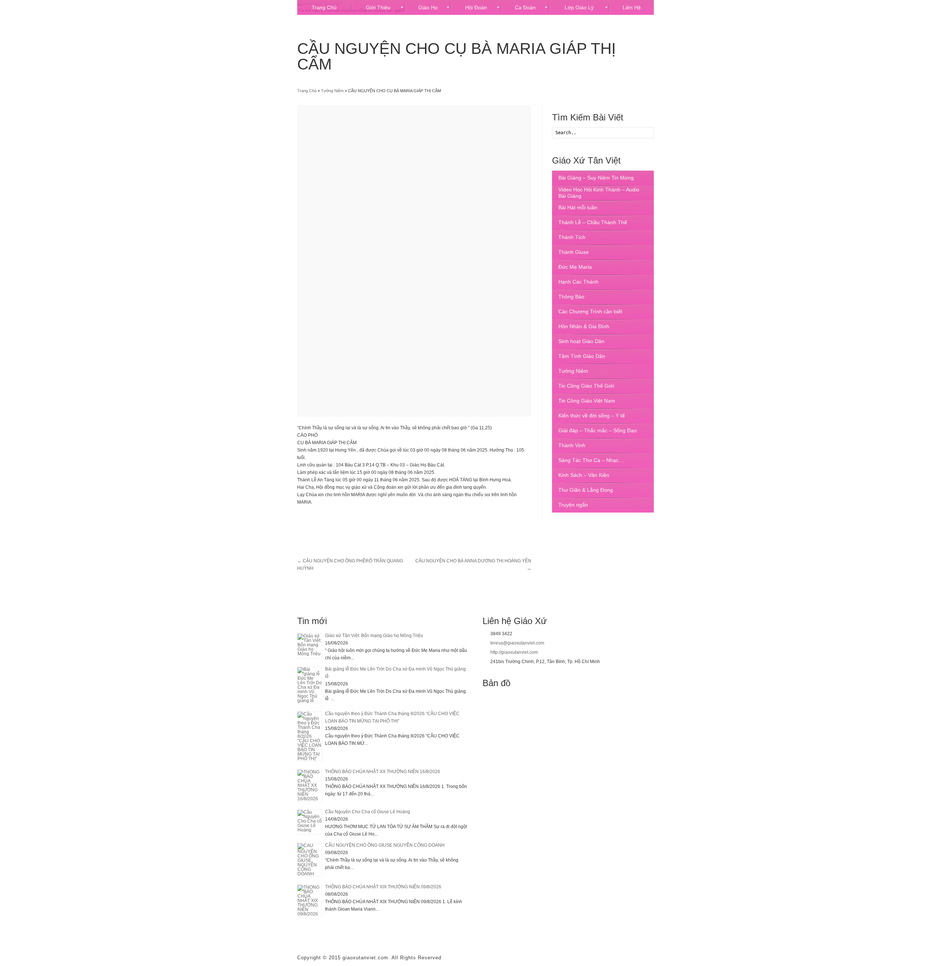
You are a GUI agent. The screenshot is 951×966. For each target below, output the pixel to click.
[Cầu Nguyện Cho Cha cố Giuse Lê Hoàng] (309, 822)
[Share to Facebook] (303, 519)
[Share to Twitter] (316, 519)
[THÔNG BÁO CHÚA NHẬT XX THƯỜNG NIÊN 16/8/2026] (309, 785)
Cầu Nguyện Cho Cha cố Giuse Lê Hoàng (367, 811)
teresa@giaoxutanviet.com (517, 643)
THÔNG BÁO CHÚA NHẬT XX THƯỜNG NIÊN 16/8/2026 (382, 771)
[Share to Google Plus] (330, 519)
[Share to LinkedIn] (343, 519)
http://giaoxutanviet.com (514, 652)
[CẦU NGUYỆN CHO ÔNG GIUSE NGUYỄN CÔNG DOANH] (309, 859)
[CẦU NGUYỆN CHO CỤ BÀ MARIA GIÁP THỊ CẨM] (414, 261)
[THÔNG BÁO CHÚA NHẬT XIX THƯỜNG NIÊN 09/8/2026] (309, 901)
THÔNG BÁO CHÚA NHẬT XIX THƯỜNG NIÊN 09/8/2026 (383, 886)
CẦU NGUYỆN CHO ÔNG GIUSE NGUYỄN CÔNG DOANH (385, 845)
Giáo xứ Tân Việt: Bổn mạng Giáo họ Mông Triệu (374, 635)
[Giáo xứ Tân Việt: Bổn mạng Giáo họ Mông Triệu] (309, 645)
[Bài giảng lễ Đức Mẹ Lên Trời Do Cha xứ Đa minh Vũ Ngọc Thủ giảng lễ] (309, 685)
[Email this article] (357, 519)
